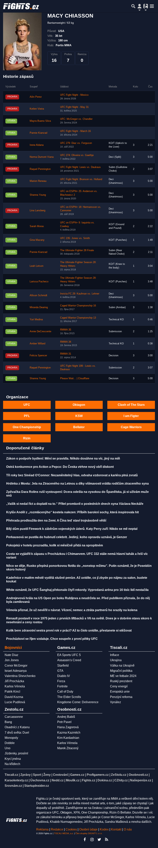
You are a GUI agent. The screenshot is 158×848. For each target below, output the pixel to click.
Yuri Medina (36, 319)
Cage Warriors (131, 427)
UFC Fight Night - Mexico (74, 95)
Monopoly (11, 737)
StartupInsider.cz (36, 785)
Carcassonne (14, 716)
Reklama (42, 829)
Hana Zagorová (68, 727)
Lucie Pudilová (15, 702)
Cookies (71, 829)
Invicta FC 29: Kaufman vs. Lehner (79, 293)
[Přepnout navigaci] (139, 6)
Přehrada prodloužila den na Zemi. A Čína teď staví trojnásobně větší (56, 520)
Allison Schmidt (38, 295)
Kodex (104, 829)
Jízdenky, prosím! (16, 753)
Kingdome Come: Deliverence (77, 702)
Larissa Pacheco (39, 281)
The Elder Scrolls (69, 697)
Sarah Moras (37, 226)
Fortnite (62, 686)
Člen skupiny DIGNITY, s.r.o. (88, 833)
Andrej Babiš (66, 716)
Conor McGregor (16, 665)
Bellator (79, 427)
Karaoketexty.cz (16, 780)
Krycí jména (13, 758)
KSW (79, 416)
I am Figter (131, 416)
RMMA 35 (65, 329)
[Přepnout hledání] (133, 6)
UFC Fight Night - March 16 (75, 131)
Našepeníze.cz (140, 780)
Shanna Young (38, 195)
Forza (61, 681)
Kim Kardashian (68, 737)
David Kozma (14, 697)
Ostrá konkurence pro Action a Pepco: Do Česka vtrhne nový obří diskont (60, 466)
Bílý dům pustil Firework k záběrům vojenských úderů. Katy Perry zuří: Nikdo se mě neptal (71, 528)
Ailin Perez (36, 97)
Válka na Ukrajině (122, 665)
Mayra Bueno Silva (40, 121)
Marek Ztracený (67, 748)
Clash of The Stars (131, 404)
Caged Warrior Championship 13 (78, 317)
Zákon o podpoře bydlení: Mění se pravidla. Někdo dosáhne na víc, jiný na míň (63, 458)
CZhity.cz (121, 780)
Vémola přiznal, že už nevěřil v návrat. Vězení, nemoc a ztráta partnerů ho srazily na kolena (71, 610)
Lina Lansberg (37, 210)
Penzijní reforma (121, 697)
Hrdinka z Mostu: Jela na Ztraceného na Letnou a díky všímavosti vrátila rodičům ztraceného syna (77, 483)
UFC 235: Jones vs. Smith (75, 238)
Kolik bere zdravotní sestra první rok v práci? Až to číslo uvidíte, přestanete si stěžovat (69, 630)
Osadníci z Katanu (17, 727)
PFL (27, 416)
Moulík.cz (73, 780)
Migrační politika (121, 670)
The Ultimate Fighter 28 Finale (77, 250)
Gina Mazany (37, 240)
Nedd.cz (58, 780)
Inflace (114, 655)
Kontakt (116, 829)
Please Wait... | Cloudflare (74, 378)
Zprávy (25, 774)
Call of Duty (65, 691)
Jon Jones (12, 660)
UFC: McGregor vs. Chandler (76, 119)
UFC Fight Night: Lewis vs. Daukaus (80, 167)
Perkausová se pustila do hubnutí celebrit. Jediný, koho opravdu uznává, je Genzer (66, 537)
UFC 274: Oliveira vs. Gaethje (77, 155)
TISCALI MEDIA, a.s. (64, 833)
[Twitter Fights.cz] (99, 839)
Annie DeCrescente (40, 331)
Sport (37, 774)
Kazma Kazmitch (68, 732)
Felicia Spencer (38, 355)
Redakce (57, 829)
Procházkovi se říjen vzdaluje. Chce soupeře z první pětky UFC (52, 638)
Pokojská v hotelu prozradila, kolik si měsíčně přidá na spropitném (54, 545)
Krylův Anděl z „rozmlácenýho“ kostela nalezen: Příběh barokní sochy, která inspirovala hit (72, 512)
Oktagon (79, 404)
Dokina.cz (104, 780)
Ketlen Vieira (37, 108)
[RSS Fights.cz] (106, 839)
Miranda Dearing (39, 307)
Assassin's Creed (69, 660)
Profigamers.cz (98, 774)
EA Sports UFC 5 (69, 655)
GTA (60, 670)
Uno (7, 748)
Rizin (26, 438)
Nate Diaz (11, 655)
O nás (128, 829)
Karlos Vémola (15, 686)
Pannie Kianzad (38, 133)
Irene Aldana (37, 145)
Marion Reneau (38, 181)
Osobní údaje (88, 829)
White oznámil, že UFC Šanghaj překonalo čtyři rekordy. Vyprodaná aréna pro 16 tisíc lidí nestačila (77, 589)
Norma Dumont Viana (42, 157)
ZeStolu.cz (118, 774)
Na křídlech (12, 764)
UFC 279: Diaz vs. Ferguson (76, 143)
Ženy (47, 774)
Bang (8, 722)
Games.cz (77, 774)
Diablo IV (63, 676)
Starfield (63, 665)
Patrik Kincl (12, 691)
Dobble (10, 743)
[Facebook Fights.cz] (84, 839)
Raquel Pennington (40, 169)
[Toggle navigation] (152, 6)
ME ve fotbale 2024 (123, 676)
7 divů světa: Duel (17, 732)
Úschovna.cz (39, 780)
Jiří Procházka (14, 681)
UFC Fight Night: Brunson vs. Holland (81, 179)
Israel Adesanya (16, 670)
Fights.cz (88, 780)
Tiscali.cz (11, 774)
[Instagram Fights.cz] (92, 839)
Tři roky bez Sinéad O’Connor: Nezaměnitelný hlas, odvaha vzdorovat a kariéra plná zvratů (72, 475)
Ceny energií (119, 686)
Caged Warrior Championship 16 (78, 305)
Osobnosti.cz (138, 774)
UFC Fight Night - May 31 (74, 107)
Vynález (115, 702)
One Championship (27, 427)
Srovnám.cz (13, 785)
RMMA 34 (65, 342)
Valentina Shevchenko (20, 676)
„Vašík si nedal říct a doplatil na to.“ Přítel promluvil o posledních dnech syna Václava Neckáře (74, 503)
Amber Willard (37, 343)
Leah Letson (36, 266)
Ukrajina (116, 660)
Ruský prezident (121, 681)
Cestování (60, 774)
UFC (27, 404)
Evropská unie (120, 691)
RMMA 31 (65, 353)
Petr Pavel (64, 722)
